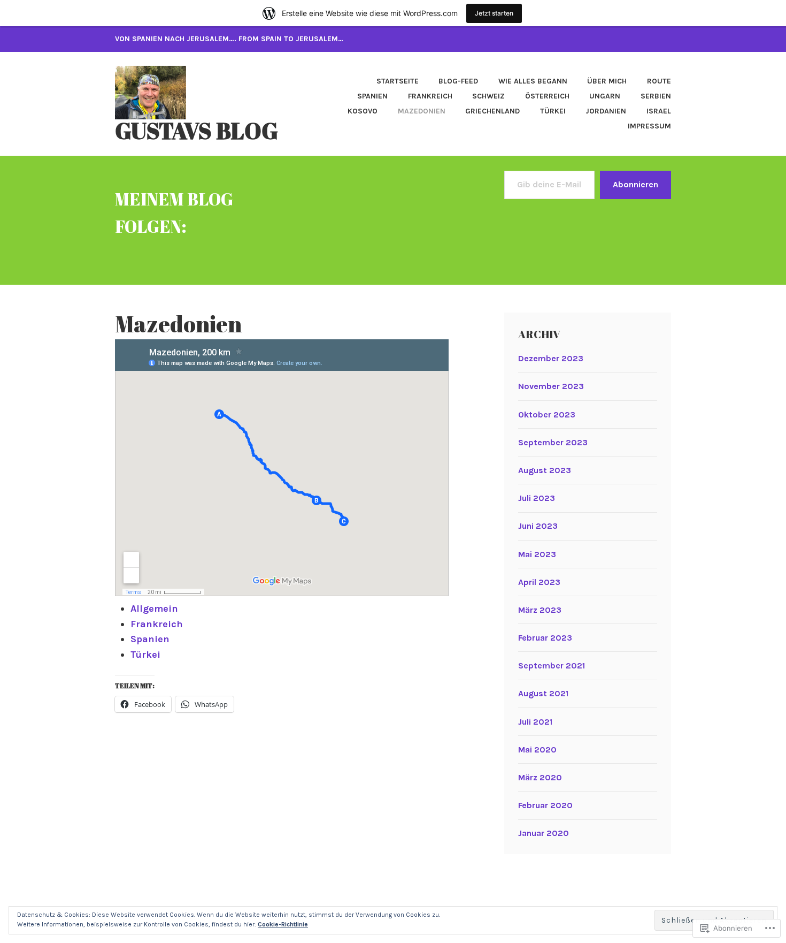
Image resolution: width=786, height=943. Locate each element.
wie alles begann (532, 81)
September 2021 (551, 665)
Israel (658, 111)
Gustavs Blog (196, 131)
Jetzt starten (494, 13)
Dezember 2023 (550, 358)
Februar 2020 (545, 805)
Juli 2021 (535, 722)
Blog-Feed (458, 81)
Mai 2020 (537, 749)
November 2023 (551, 386)
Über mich (607, 81)
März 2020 (540, 777)
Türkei (553, 111)
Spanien (372, 96)
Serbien (656, 96)
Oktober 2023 (546, 414)
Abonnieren (635, 184)
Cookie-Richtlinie (283, 924)
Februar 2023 (545, 638)
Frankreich (430, 96)
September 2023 (553, 442)
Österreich (547, 96)
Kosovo (362, 111)
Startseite (397, 81)
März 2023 (539, 610)
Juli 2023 (536, 498)
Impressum (649, 126)
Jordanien (605, 111)
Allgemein (154, 608)
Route (659, 81)
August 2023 (544, 470)
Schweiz (488, 96)
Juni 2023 (538, 526)
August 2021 (543, 693)
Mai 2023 (537, 554)
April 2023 (539, 582)
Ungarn (604, 96)
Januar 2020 (543, 833)
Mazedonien (421, 111)
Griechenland (492, 111)
